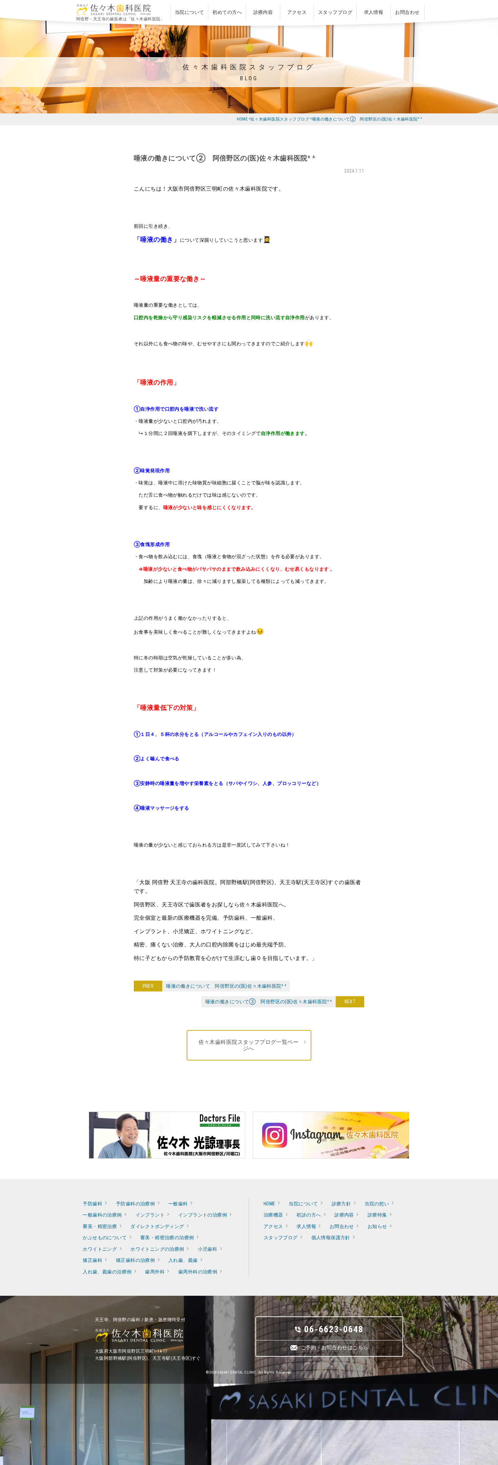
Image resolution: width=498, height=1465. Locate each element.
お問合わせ (342, 1226)
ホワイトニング (100, 1249)
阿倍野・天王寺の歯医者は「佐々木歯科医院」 (120, 19)
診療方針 (341, 1203)
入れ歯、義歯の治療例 (107, 1271)
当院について (303, 1203)
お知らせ (377, 1226)
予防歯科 (92, 1203)
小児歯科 (207, 1249)
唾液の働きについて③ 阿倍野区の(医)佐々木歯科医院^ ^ (270, 1001)
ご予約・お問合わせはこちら (334, 1347)
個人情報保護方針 (330, 1237)
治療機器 (273, 1215)
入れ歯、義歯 (183, 1260)
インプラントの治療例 (202, 1215)
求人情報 (306, 1226)
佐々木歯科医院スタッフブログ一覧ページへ (249, 1045)
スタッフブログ (281, 1237)
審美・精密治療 (100, 1226)
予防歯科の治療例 (135, 1203)
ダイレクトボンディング (157, 1226)
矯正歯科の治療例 (135, 1260)
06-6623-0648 (334, 1329)
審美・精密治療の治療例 (167, 1237)
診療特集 (377, 1215)
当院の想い (377, 1203)
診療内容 (344, 1215)
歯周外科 (155, 1271)
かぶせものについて (105, 1237)
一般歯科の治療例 (102, 1215)
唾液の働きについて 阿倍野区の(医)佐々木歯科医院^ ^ (224, 986)
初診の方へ (308, 1215)
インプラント (150, 1215)
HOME (269, 1203)
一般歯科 (178, 1203)
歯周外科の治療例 (197, 1271)
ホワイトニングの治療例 (157, 1249)
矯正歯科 (92, 1260)
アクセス (273, 1226)
